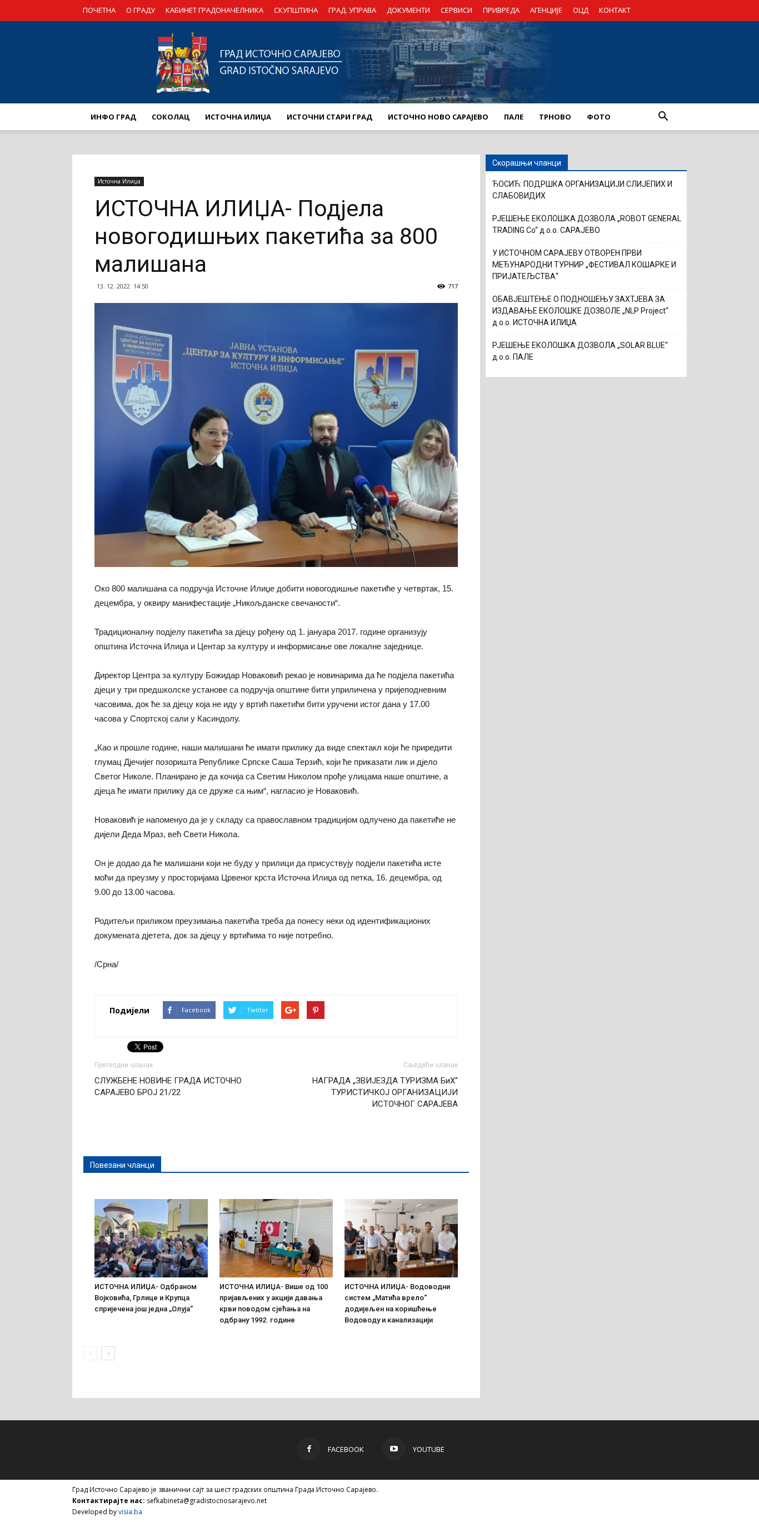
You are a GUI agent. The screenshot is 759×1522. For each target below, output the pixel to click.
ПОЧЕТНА (99, 10)
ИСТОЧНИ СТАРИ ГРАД (329, 117)
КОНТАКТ (615, 10)
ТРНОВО (555, 117)
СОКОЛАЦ (170, 117)
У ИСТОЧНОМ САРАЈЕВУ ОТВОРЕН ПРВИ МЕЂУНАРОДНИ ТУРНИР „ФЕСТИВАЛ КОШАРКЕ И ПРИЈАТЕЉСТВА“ (584, 264)
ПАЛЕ (513, 117)
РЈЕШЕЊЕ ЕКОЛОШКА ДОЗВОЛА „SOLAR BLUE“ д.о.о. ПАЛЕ (580, 351)
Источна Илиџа (119, 181)
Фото (599, 117)
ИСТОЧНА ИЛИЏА (238, 117)
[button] (663, 116)
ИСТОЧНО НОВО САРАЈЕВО (438, 117)
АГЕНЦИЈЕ (546, 10)
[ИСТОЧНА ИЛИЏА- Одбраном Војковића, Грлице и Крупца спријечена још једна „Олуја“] (151, 1238)
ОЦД (580, 10)
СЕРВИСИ (456, 10)
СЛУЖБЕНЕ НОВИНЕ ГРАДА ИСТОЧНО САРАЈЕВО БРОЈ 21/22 (168, 1086)
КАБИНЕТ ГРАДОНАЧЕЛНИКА (214, 10)
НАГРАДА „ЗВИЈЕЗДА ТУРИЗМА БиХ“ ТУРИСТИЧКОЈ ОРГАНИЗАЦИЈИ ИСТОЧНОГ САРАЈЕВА (385, 1092)
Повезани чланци (122, 1165)
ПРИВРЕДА (501, 10)
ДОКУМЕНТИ (408, 10)
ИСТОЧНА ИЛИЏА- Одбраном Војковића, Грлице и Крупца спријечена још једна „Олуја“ (145, 1297)
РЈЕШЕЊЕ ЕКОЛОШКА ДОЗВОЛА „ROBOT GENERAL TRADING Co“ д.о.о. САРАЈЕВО (586, 224)
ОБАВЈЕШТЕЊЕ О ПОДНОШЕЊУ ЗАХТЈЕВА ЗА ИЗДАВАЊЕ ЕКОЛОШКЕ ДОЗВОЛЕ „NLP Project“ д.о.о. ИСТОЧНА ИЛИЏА (580, 311)
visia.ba (130, 1511)
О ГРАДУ (140, 10)
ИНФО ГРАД (113, 117)
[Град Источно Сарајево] (379, 62)
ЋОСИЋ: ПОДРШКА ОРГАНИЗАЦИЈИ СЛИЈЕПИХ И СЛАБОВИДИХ (582, 190)
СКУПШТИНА (296, 10)
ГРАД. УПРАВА (352, 10)
